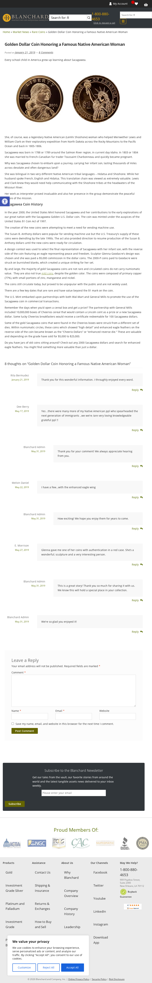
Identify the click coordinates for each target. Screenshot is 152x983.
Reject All (48, 967)
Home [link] (6, 32)
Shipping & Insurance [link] (42, 888)
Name (16, 711)
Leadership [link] (72, 927)
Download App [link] (100, 940)
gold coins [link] (47, 273)
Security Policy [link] (99, 979)
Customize (24, 967)
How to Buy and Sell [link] (43, 924)
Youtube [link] (99, 898)
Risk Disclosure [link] (117, 979)
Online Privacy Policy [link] (78, 979)
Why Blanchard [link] (71, 875)
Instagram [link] (100, 924)
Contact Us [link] (42, 872)
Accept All (72, 967)
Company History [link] (71, 911)
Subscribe (15, 804)
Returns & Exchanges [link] (42, 906)
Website (104, 711)
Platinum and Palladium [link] (15, 906)
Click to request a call (104, 23)
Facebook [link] (100, 872)
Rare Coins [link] (38, 32)
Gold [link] (9, 872)
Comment (18, 672)
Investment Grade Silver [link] (14, 888)
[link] (5, 201)
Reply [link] (135, 390)
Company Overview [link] (71, 893)
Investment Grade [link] (14, 924)
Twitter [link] (98, 885)
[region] (48, 955)
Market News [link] (21, 32)
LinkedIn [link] (99, 911)
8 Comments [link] (46, 52)
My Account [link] (120, 3)
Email (60, 711)
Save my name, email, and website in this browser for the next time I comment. (65, 724)
